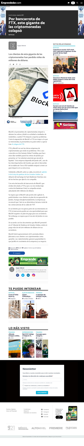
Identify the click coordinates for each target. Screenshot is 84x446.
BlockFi (19, 248)
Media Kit (26, 411)
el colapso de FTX (18, 144)
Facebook (46, 409)
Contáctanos (27, 409)
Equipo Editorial (22, 45)
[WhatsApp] (20, 64)
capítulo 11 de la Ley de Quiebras (32, 248)
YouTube (45, 416)
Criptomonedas (14, 249)
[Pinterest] (16, 64)
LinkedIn (45, 414)
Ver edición (59, 417)
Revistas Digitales (11, 409)
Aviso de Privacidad (11, 411)
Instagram (46, 412)
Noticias (11, 35)
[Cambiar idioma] (68, 3)
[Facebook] (10, 64)
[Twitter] (13, 64)
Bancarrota (13, 248)
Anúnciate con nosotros (30, 412)
